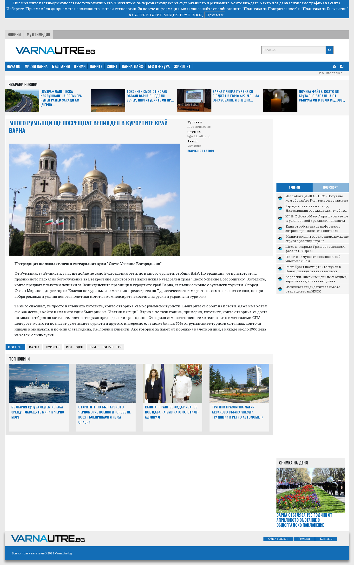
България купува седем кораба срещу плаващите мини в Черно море (37, 411)
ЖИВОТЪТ (182, 66)
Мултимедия (38, 35)
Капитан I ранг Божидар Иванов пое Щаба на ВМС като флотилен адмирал (172, 411)
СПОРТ (112, 66)
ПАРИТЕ (96, 66)
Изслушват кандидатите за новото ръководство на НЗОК (312, 288)
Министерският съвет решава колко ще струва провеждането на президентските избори (317, 240)
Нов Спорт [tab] (330, 187)
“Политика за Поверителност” (269, 8)
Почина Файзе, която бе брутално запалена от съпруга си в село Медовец (322, 95)
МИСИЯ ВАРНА (36, 66)
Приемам (214, 15)
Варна (34, 347)
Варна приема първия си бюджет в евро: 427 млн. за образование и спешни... (236, 95)
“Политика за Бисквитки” (324, 8)
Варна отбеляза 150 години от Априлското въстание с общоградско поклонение (304, 520)
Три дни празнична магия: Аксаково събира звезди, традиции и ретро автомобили (237, 411)
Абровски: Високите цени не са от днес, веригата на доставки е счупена (316, 278)
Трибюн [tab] (294, 187)
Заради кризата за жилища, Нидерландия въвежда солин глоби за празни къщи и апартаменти (316, 210)
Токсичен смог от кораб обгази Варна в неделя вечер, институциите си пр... (150, 95)
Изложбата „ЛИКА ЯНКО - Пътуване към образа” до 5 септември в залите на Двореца (316, 200)
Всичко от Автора (200, 151)
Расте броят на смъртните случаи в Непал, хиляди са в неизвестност (313, 268)
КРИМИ (79, 66)
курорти (53, 347)
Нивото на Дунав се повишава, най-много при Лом (313, 258)
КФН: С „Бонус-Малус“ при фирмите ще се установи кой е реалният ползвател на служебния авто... (316, 220)
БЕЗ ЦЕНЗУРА (159, 66)
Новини (14, 35)
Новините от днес (330, 73)
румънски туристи (106, 347)
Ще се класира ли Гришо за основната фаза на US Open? (315, 248)
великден (74, 347)
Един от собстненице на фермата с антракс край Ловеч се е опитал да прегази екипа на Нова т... (312, 230)
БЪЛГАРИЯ (61, 66)
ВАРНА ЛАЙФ (133, 66)
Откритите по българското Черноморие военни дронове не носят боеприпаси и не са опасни (104, 414)
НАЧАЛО (13, 66)
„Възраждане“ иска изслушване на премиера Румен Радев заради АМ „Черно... (61, 98)
